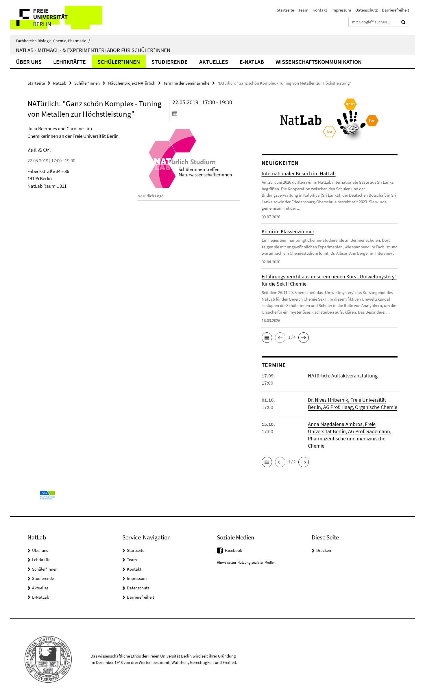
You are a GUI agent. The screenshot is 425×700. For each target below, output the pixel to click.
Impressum (341, 10)
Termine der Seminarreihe (186, 83)
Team (303, 10)
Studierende (169, 61)
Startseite (285, 10)
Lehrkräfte (69, 61)
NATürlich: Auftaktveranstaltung (343, 375)
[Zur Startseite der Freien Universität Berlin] (58, 17)
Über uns (29, 61)
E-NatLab (252, 61)
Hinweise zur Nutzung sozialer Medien (246, 562)
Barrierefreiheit (395, 10)
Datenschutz (366, 10)
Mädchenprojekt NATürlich (131, 83)
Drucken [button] (323, 550)
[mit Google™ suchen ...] (403, 22)
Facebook (233, 550)
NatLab (59, 83)
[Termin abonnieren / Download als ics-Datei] (206, 113)
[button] (267, 337)
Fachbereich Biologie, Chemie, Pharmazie (53, 41)
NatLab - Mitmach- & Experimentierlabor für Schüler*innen (93, 49)
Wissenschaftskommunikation (319, 61)
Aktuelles (213, 61)
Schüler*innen (118, 61)
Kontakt (320, 10)
